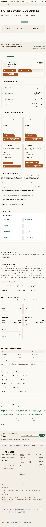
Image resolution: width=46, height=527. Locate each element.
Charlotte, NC (38, 492)
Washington (13, 484)
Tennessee (19, 484)
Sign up (42, 435)
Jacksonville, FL (24, 492)
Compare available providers (32, 162)
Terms (40, 459)
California (4, 482)
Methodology (30, 456)
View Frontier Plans (8, 163)
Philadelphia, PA (16, 492)
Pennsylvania (22, 482)
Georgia (34, 482)
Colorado (24, 484)
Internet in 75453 (5, 257)
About (29, 454)
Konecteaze (4, 1)
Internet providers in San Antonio (21, 499)
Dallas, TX (18, 490)
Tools (31, 1)
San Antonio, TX (11, 490)
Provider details (38, 70)
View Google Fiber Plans (9, 70)
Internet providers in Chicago (29, 497)
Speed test (22, 457)
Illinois (27, 482)
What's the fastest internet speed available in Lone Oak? (17, 195)
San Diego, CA (37, 490)
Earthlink (34, 351)
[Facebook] (3, 466)
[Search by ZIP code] (39, 1)
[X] (6, 466)
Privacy (40, 454)
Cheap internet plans (18, 497)
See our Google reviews (39, 46)
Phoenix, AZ (9, 492)
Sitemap (29, 464)
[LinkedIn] (11, 466)
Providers (11, 1)
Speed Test (27, 2)
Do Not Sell (41, 461)
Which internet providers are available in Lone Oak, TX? (17, 190)
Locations (16, 1)
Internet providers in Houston (7, 499)
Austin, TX (23, 490)
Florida (11, 482)
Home (5, 4)
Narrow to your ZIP (4, 19)
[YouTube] (13, 466)
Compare (22, 1)
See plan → (5, 133)
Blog (35, 1)
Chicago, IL (4, 492)
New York (16, 482)
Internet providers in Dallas (7, 501)
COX (19, 351)
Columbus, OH (31, 492)
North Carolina (39, 482)
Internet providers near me (7, 497)
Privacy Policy (15, 439)
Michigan (3, 484)
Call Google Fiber (25, 70)
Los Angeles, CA (29, 490)
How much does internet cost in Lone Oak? (13, 199)
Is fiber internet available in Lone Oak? (12, 204)
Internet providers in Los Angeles (35, 499)
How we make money (11, 56)
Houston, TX (4, 490)
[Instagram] (8, 466)
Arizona (8, 484)
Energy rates (22, 474)
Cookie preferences (27, 522)
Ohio (30, 482)
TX (8, 4)
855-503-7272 (5, 463)
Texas (8, 482)
